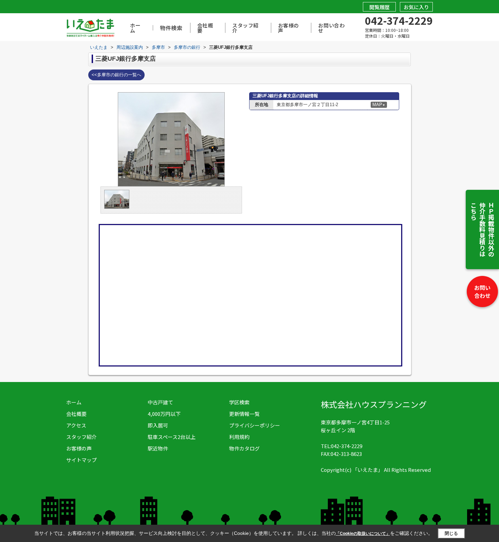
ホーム (135, 28)
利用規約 (239, 436)
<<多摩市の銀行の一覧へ (116, 74)
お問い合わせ (482, 291)
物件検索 (171, 28)
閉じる (451, 533)
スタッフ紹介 (245, 28)
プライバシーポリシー (254, 425)
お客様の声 (288, 28)
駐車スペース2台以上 (172, 436)
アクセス (76, 425)
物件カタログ (244, 448)
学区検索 (239, 402)
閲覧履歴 (379, 7)
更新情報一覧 (244, 413)
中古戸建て (160, 402)
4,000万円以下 (164, 413)
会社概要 (205, 28)
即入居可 (158, 425)
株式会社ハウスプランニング (374, 404)
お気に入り (416, 7)
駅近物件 (158, 448)
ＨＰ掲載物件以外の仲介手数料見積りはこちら (482, 229)
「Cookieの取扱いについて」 (363, 533)
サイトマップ (81, 459)
